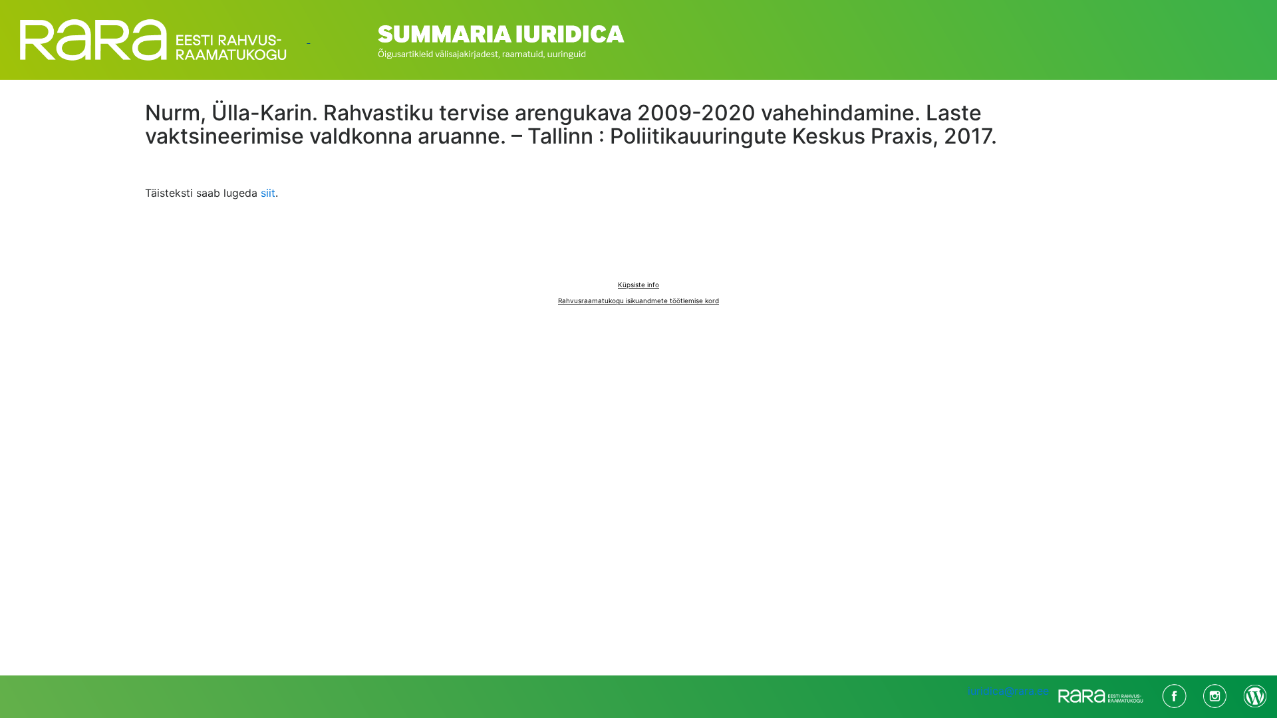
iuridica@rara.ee (1008, 690)
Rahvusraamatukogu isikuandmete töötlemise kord (638, 300)
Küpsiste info (638, 285)
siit (268, 192)
